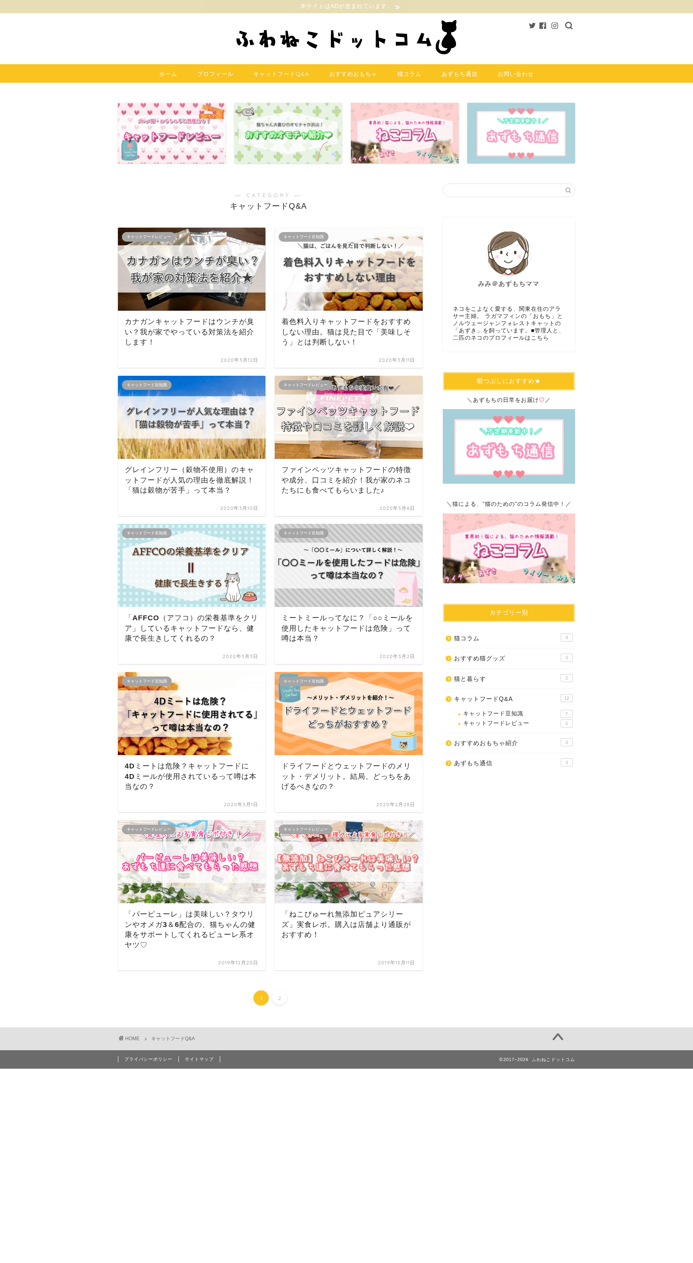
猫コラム (409, 73)
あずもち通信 (460, 73)
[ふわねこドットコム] (346, 58)
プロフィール (215, 73)
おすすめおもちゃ (353, 73)
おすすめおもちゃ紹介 (511, 742)
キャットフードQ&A (281, 73)
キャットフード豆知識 (515, 714)
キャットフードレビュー (515, 723)
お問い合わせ (516, 73)
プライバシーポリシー (148, 1059)
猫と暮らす (511, 678)
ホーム (168, 73)
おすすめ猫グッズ (511, 658)
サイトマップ (199, 1059)
